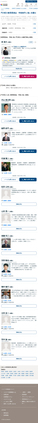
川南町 (6, 375)
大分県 (5, 143)
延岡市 (10, 371)
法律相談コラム (8, 397)
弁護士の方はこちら (31, 1)
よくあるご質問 (8, 401)
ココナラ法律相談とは (10, 392)
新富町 (27, 373)
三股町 (7, 373)
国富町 (15, 373)
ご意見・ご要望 (26, 392)
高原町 (11, 373)
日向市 (23, 371)
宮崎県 (5, 114)
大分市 (9, 143)
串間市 (27, 371)
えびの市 (3, 373)
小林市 (19, 371)
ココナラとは (7, 399)
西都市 (31, 371)
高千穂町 (32, 375)
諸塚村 (19, 375)
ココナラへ (4, 1)
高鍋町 (23, 373)
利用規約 (24, 394)
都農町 (10, 375)
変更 (34, 24)
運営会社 (6, 413)
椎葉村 (23, 375)
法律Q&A (6, 394)
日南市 (14, 371)
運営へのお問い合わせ (10, 403)
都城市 (6, 371)
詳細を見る (19, 204)
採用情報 (6, 415)
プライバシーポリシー (28, 397)
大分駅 (5, 144)
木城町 (2, 375)
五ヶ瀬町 (8, 377)
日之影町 (3, 377)
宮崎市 (9, 114)
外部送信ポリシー (27, 399)
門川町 (15, 46)
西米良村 (32, 373)
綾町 (19, 373)
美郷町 (27, 375)
